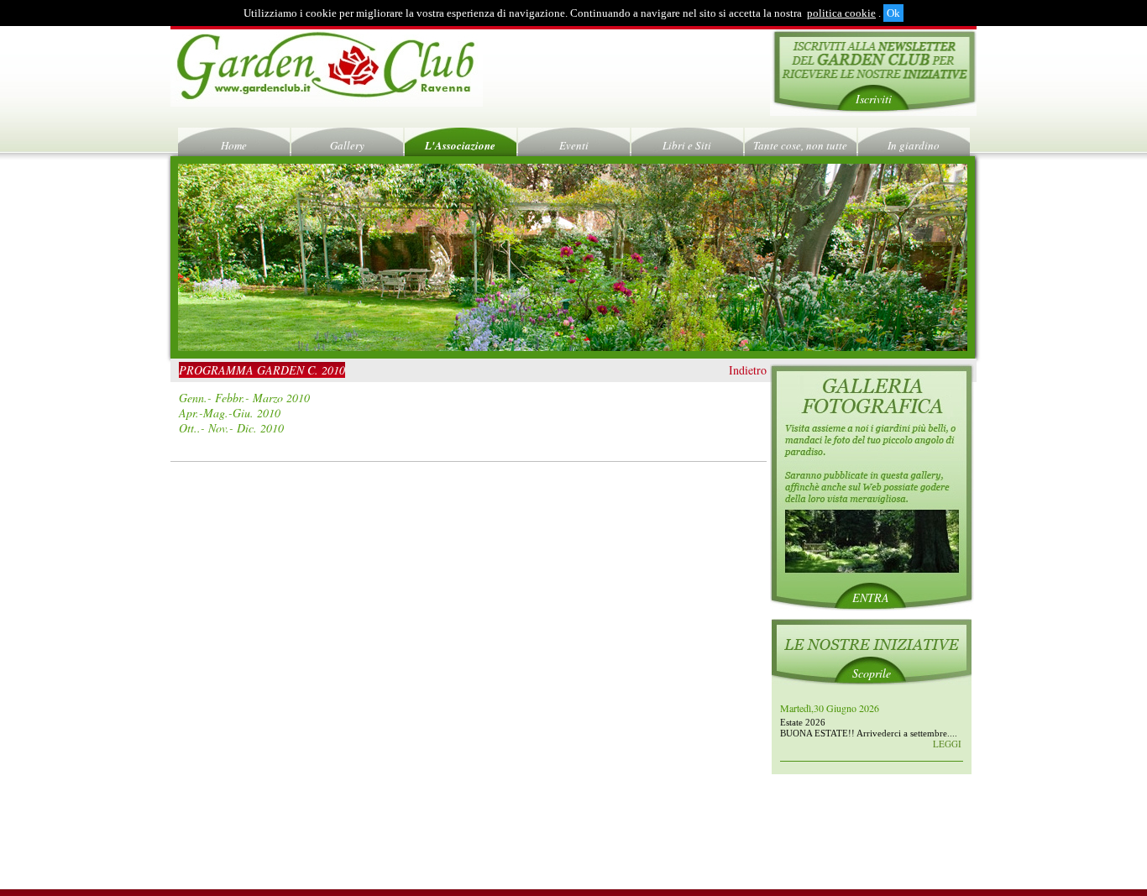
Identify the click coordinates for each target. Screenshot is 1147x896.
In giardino (914, 145)
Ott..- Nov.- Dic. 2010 (231, 428)
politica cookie (841, 13)
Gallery (347, 145)
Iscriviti (874, 99)
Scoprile (871, 673)
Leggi (947, 743)
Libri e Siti (687, 145)
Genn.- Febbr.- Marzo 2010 (244, 398)
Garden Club (326, 68)
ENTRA (870, 598)
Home (234, 145)
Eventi (574, 145)
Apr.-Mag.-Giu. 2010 (229, 413)
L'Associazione (460, 145)
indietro (748, 370)
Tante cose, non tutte (800, 145)
